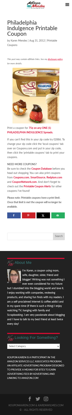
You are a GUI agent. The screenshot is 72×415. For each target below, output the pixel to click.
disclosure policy (55, 59)
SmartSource (37, 177)
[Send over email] (58, 215)
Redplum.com (54, 177)
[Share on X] (43, 215)
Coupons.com (21, 177)
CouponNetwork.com (24, 182)
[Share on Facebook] (14, 215)
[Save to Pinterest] (28, 215)
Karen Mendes (19, 40)
